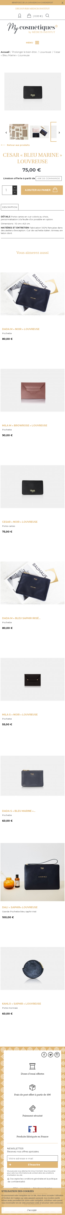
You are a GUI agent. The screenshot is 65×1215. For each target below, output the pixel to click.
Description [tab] (9, 207)
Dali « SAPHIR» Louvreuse (19, 907)
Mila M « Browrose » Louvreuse (24, 425)
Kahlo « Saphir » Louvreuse (21, 1003)
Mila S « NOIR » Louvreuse (20, 714)
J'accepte (32, 1210)
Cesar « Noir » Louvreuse (19, 521)
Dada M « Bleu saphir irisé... (21, 618)
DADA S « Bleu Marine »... (18, 811)
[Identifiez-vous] (20, 16)
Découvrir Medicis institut (32, 8)
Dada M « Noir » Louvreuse (20, 329)
